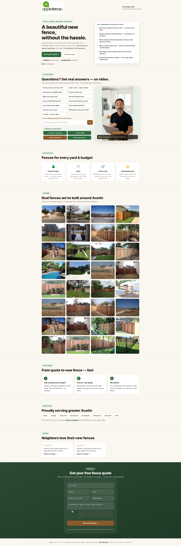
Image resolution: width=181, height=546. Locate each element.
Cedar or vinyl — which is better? (78, 87)
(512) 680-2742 (131, 8)
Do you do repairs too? (75, 92)
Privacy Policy (86, 518)
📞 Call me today (79, 133)
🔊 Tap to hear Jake (117, 132)
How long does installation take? (52, 92)
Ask (90, 122)
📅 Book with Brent (55, 137)
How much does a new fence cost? (53, 87)
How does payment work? (76, 96)
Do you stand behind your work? (78, 101)
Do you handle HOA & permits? (52, 101)
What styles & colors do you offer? (79, 110)
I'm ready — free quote (55, 133)
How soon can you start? (50, 110)
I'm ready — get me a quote (51, 114)
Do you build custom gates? (51, 105)
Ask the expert (69, 54)
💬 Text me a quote (79, 137)
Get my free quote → (51, 54)
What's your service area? (50, 96)
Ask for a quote (72, 420)
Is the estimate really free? (76, 105)
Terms (93, 518)
